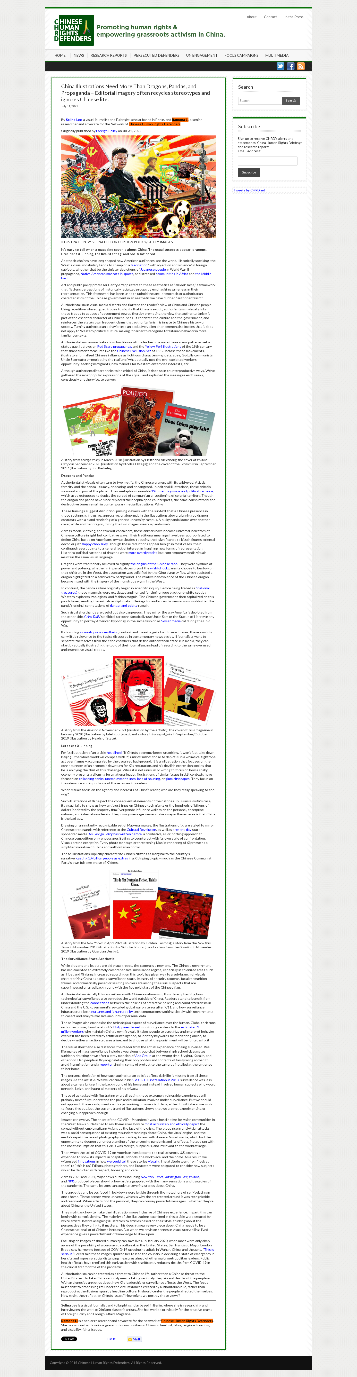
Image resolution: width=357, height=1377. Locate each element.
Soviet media (171, 621)
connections (99, 1003)
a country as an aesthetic (99, 632)
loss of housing (148, 779)
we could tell (116, 1161)
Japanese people (153, 269)
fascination (139, 265)
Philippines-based (126, 1027)
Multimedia (277, 55)
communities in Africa (172, 274)
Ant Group (143, 1056)
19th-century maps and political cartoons (182, 491)
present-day (182, 829)
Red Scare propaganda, (114, 346)
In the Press (294, 17)
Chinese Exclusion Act (134, 351)
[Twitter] (280, 66)
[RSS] (301, 66)
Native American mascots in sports (107, 274)
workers (77, 1031)
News (79, 55)
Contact (270, 17)
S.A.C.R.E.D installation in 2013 (155, 1080)
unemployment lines (120, 779)
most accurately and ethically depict (172, 1124)
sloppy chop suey (95, 544)
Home (60, 55)
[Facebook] (291, 66)
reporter (106, 1064)
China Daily (92, 616)
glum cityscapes (177, 779)
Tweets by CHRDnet (249, 190)
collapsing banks (91, 779)
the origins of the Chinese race (153, 564)
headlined (114, 752)
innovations (87, 1161)
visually (153, 1161)
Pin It (111, 1339)
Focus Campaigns (241, 55)
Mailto (133, 1339)
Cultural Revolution (141, 829)
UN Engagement (202, 55)
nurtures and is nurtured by (112, 1011)
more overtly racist (142, 553)
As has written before (115, 834)
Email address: (249, 151)
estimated (189, 1027)
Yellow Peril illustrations (163, 346)
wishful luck (159, 568)
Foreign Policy (107, 131)
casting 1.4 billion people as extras (102, 858)
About (252, 17)
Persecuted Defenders (156, 55)
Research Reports (109, 55)
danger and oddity (123, 605)
